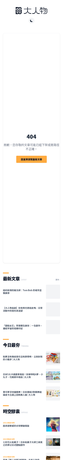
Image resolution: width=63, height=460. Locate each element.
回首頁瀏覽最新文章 (31, 159)
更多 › (58, 279)
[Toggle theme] (31, 21)
